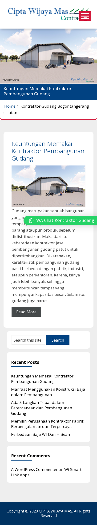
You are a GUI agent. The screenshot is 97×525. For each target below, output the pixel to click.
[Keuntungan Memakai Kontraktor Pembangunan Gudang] (48, 186)
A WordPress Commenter (34, 469)
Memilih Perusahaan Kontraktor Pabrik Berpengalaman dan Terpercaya (47, 423)
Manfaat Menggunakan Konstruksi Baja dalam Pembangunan (48, 391)
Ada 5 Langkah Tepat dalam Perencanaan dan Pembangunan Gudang (41, 408)
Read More (26, 311)
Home (10, 106)
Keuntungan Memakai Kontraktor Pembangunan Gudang (48, 150)
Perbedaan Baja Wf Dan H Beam (41, 434)
